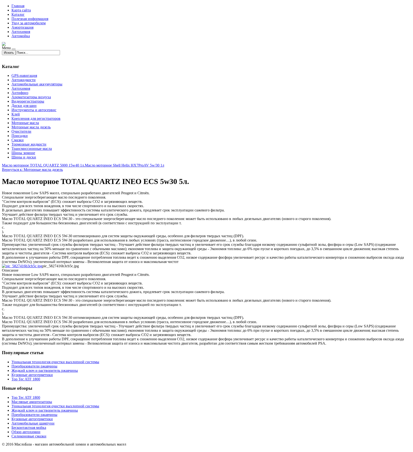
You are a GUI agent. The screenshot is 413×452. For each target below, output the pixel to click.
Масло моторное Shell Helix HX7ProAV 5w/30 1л (124, 165)
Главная (17, 6)
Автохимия (20, 32)
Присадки (19, 136)
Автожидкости (23, 80)
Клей (15, 114)
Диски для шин (24, 106)
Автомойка (20, 36)
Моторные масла (25, 123)
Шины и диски (23, 157)
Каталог (18, 14)
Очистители (21, 131)
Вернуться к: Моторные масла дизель (32, 170)
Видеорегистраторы (27, 101)
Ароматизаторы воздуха (31, 97)
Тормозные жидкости (28, 144)
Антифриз (19, 93)
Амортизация (22, 27)
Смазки (17, 140)
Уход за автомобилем (28, 23)
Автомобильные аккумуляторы (36, 84)
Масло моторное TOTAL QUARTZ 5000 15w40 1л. (43, 165)
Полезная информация (29, 19)
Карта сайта (21, 10)
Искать (9, 52)
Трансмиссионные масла (31, 149)
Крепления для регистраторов (35, 118)
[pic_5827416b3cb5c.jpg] (22, 266)
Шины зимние (23, 153)
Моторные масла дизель (31, 127)
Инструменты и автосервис (33, 110)
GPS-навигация (24, 76)
